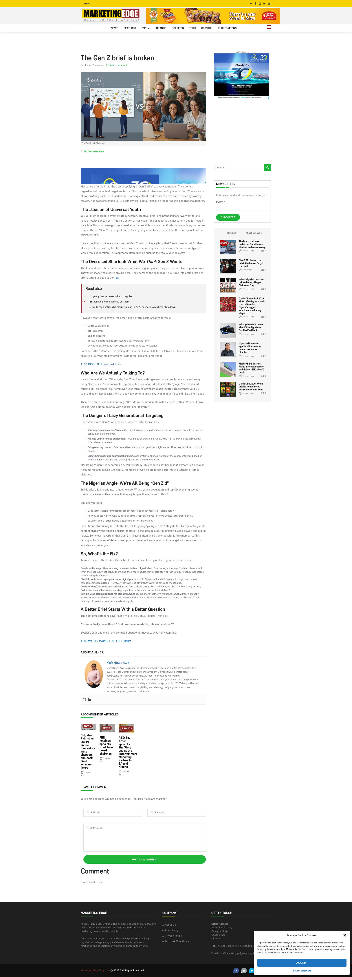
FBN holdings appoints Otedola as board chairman (106, 745)
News (114, 28)
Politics (178, 28)
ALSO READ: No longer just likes (101, 364)
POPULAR (231, 233)
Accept (302, 962)
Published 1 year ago (93, 65)
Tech (192, 28)
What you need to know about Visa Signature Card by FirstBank (251, 327)
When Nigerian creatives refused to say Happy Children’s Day (252, 282)
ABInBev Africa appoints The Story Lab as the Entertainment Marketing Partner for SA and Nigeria (128, 752)
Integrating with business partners (110, 301)
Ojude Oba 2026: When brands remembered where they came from (251, 386)
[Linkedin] (89, 700)
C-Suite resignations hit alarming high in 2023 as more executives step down (133, 307)
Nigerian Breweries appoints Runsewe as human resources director (250, 348)
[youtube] (269, 3)
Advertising (172, 930)
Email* (220, 202)
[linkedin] (264, 3)
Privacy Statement (302, 970)
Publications (227, 28)
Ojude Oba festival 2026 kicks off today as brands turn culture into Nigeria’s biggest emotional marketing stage (252, 306)
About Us (170, 924)
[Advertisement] (241, 131)
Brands (161, 28)
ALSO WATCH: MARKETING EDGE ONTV (106, 641)
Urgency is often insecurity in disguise (111, 296)
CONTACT (86, 3)
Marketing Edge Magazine (95, 970)
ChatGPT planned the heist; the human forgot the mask (251, 263)
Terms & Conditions (177, 941)
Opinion (206, 28)
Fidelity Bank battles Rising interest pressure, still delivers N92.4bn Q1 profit (251, 368)
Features (130, 28)
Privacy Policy (173, 935)
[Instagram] (84, 700)
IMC (144, 28)
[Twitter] (251, 3)
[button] (344, 935)
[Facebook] (255, 3)
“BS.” (117, 277)
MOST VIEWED (254, 233)
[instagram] (260, 3)
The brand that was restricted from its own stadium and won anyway (252, 244)
